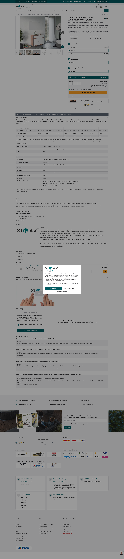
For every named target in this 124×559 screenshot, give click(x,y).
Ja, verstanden (53, 288)
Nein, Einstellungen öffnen (70, 288)
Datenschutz (59, 291)
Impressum (64, 291)
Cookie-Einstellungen (69, 283)
